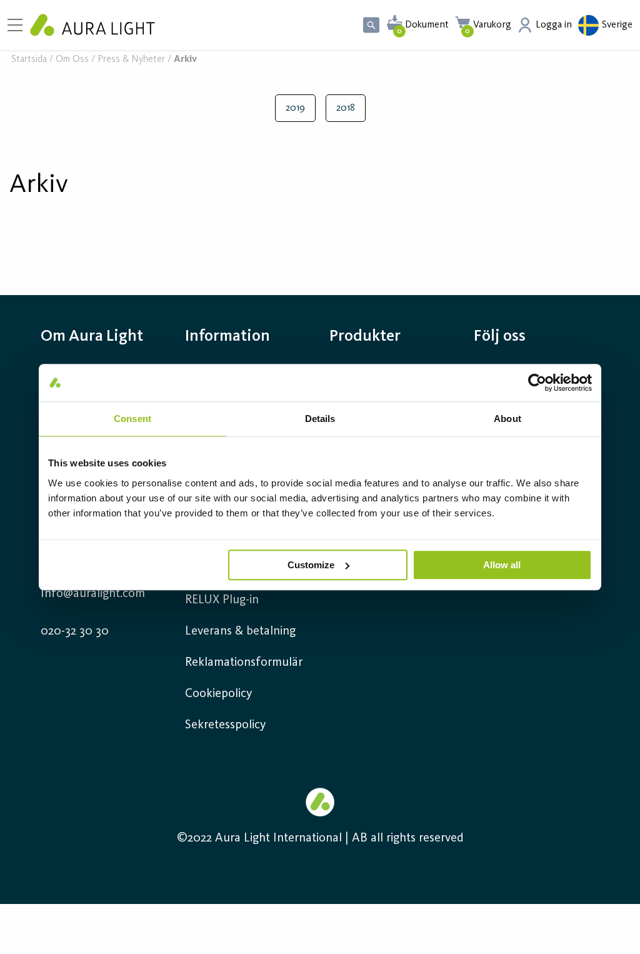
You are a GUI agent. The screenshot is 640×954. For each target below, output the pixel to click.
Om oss (72, 60)
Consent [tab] (132, 418)
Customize (311, 565)
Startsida (29, 60)
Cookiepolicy (218, 694)
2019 (295, 108)
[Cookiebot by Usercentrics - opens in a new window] (537, 382)
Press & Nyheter (131, 60)
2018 (345, 108)
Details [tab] (320, 418)
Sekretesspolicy (225, 725)
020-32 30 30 (75, 631)
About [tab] (507, 418)
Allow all (502, 565)
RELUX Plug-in (222, 600)
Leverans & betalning (240, 631)
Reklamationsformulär (243, 662)
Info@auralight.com (93, 594)
